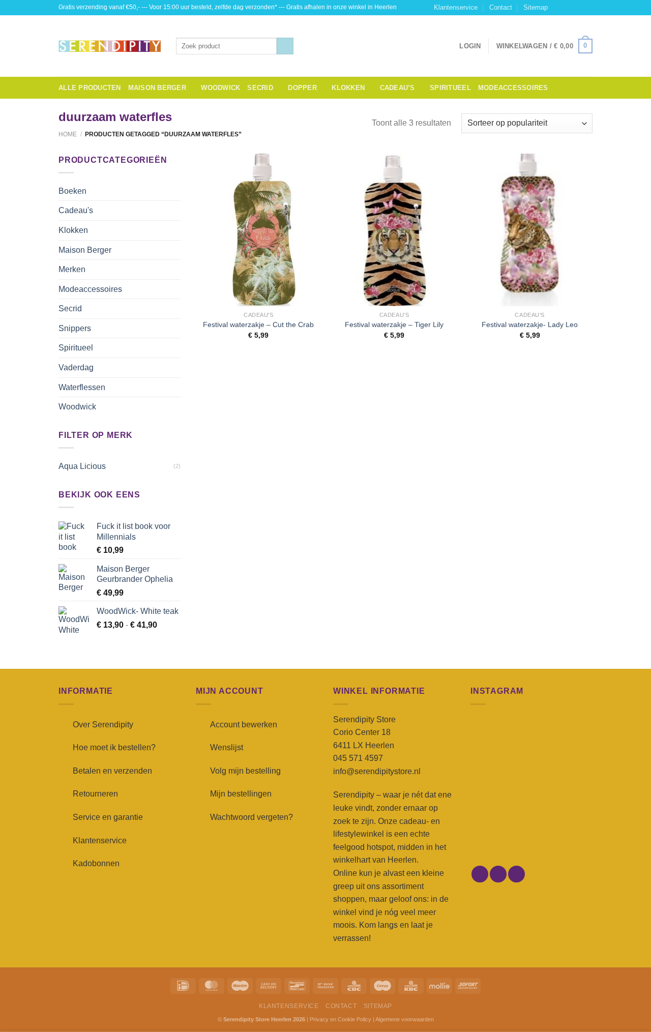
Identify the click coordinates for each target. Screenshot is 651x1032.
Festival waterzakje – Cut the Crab (258, 324)
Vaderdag (76, 367)
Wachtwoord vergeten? (251, 817)
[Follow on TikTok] (578, 7)
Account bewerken (243, 724)
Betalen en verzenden (112, 770)
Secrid (260, 88)
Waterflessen (81, 387)
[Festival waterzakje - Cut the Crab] (258, 230)
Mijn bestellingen (241, 793)
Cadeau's (75, 210)
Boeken (72, 191)
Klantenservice (456, 7)
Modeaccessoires (513, 88)
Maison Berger (157, 88)
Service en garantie (108, 817)
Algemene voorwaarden (404, 1019)
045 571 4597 (358, 758)
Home (67, 134)
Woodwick (220, 88)
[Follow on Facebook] (558, 7)
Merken (71, 269)
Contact (500, 7)
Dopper (302, 88)
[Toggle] (176, 191)
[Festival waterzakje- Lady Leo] (530, 230)
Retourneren (95, 793)
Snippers (74, 328)
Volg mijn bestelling (245, 770)
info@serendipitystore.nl (377, 771)
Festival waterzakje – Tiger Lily (394, 324)
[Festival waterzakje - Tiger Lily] (394, 230)
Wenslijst (226, 747)
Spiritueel (450, 88)
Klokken (348, 88)
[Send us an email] (587, 7)
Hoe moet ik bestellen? (114, 747)
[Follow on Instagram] (568, 7)
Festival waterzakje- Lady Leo (530, 324)
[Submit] (285, 46)
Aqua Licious (82, 466)
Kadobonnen (96, 863)
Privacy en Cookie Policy (340, 1019)
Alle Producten (89, 88)
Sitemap (535, 7)
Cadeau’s (397, 88)
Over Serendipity (103, 724)
